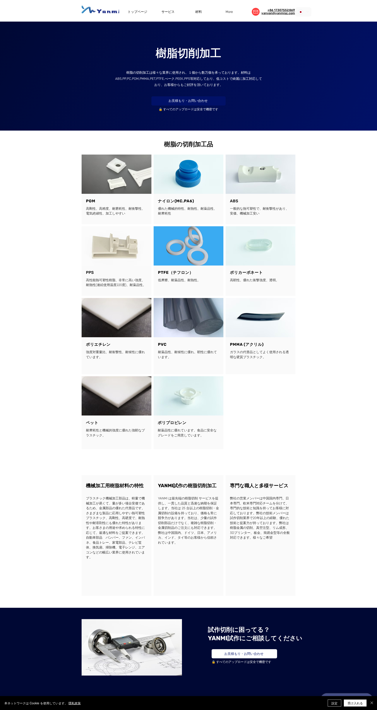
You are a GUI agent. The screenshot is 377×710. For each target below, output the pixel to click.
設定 (334, 703)
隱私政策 (75, 703)
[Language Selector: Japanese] (303, 12)
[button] (168, 11)
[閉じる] (371, 703)
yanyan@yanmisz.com (278, 13)
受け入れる (355, 703)
